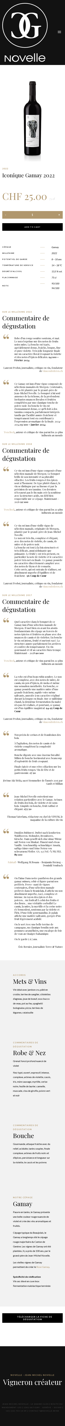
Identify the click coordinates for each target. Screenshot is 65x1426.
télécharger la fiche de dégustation (34, 1318)
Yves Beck (9, 432)
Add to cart (32, 227)
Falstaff (12, 862)
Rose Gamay (42, 1266)
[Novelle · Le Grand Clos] (25, 32)
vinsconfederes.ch (53, 371)
